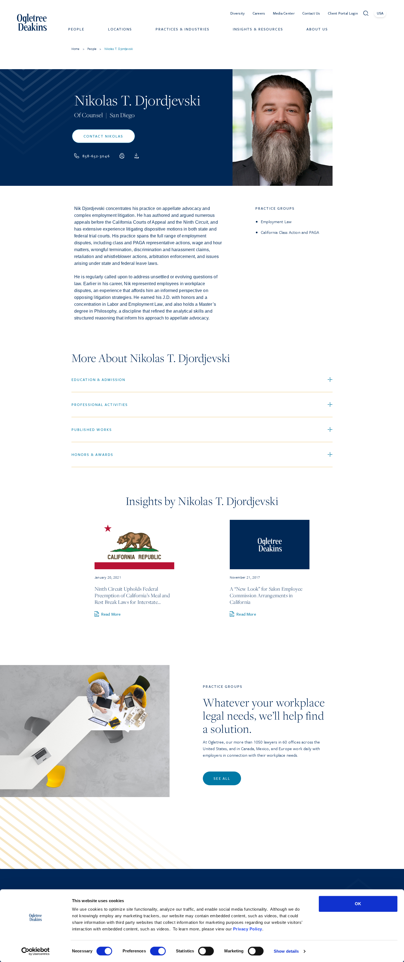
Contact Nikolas (103, 136)
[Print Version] (122, 156)
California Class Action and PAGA (290, 232)
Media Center (284, 13)
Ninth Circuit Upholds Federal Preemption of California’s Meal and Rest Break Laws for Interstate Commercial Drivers (132, 595)
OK (358, 903)
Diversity (237, 13)
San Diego (122, 115)
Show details (286, 951)
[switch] (158, 951)
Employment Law (276, 221)
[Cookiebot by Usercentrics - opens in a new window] (36, 951)
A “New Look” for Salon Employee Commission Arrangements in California (266, 595)
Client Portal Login (343, 13)
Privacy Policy (247, 929)
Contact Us (311, 13)
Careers (259, 13)
